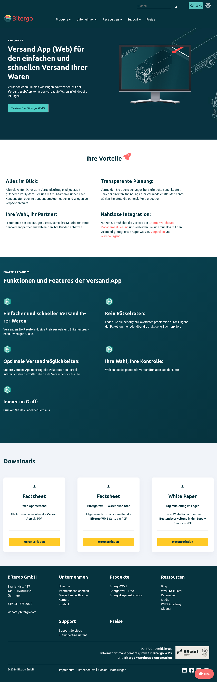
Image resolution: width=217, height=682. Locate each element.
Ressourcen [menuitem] (111, 19)
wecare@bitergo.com (22, 612)
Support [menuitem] (132, 19)
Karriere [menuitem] (64, 599)
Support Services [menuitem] (70, 630)
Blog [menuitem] (164, 586)
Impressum (66, 670)
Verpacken (158, 231)
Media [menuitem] (165, 599)
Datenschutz (86, 670)
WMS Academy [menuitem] (171, 604)
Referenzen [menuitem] (168, 595)
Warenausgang (111, 236)
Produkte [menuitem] (62, 19)
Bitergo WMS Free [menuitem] (122, 591)
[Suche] (175, 5)
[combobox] (154, 6)
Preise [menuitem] (150, 19)
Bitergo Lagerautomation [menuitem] (126, 595)
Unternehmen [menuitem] (85, 19)
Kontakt (196, 5)
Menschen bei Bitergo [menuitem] (73, 595)
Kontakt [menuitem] (64, 604)
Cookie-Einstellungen (112, 670)
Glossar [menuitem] (166, 608)
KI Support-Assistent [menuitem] (73, 635)
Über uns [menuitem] (65, 586)
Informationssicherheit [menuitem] (74, 591)
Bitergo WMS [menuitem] (118, 586)
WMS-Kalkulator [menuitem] (171, 591)
